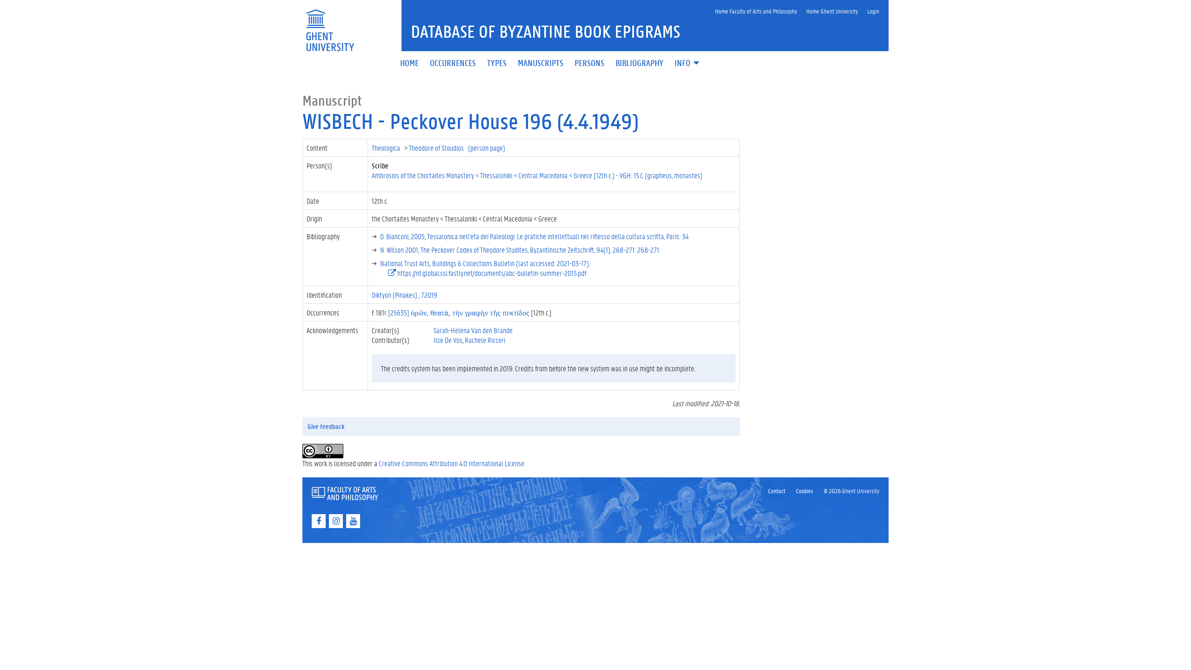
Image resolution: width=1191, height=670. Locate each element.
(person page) (486, 148)
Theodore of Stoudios (437, 148)
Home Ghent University (832, 11)
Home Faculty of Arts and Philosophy (756, 11)
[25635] (458, 312)
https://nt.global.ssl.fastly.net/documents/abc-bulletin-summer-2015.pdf (491, 273)
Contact (776, 491)
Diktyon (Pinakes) (395, 295)
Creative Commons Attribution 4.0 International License (451, 463)
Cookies (804, 491)
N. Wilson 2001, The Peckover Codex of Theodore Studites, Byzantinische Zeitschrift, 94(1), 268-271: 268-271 (519, 250)
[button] (687, 63)
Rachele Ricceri (485, 340)
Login (873, 11)
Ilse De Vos (448, 340)
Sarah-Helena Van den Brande (473, 330)
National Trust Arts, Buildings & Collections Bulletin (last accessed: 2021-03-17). (485, 263)
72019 (429, 295)
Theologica (386, 148)
